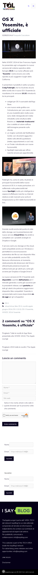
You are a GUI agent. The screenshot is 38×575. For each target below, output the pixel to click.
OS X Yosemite (27, 309)
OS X (7, 303)
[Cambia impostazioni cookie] (3, 571)
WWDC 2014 (12, 62)
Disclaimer (6, 562)
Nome (6, 445)
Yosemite (16, 312)
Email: (7, 452)
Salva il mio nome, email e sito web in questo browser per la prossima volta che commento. (19, 406)
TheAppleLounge (8, 520)
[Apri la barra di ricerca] (28, 6)
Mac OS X (18, 306)
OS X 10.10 (17, 309)
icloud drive (9, 306)
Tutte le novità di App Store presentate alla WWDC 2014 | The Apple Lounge (18, 336)
